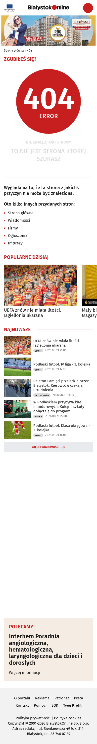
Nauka (38, 416)
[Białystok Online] (48, 7)
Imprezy (15, 243)
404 (29, 50)
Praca (78, 698)
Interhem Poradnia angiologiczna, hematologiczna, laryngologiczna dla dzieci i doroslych (45, 649)
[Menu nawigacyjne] (88, 8)
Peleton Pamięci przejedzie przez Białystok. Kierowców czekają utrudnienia (61, 385)
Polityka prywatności (33, 718)
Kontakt (22, 705)
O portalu (22, 698)
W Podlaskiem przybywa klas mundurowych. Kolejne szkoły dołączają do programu (58, 406)
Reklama (42, 698)
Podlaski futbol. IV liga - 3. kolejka (61, 364)
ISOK (54, 705)
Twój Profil (72, 705)
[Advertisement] (48, 534)
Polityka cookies (67, 718)
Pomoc (40, 705)
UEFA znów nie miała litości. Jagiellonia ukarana (32, 313)
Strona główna (14, 50)
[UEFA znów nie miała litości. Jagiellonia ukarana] (40, 285)
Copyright (16, 723)
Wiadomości (19, 220)
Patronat (61, 698)
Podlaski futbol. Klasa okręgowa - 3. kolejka (61, 427)
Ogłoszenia (18, 235)
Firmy (13, 228)
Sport (38, 351)
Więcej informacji (24, 672)
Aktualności (42, 395)
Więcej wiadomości (45, 447)
